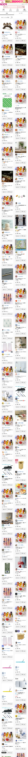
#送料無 (5, 113)
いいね (11, 40)
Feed (3, 10)
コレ (5, 40)
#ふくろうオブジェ (5, 34)
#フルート (4, 675)
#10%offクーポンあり (6, 650)
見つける (10, 10)
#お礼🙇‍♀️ (3, 746)
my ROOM (24, 10)
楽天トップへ (24, 4)
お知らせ (17, 10)
